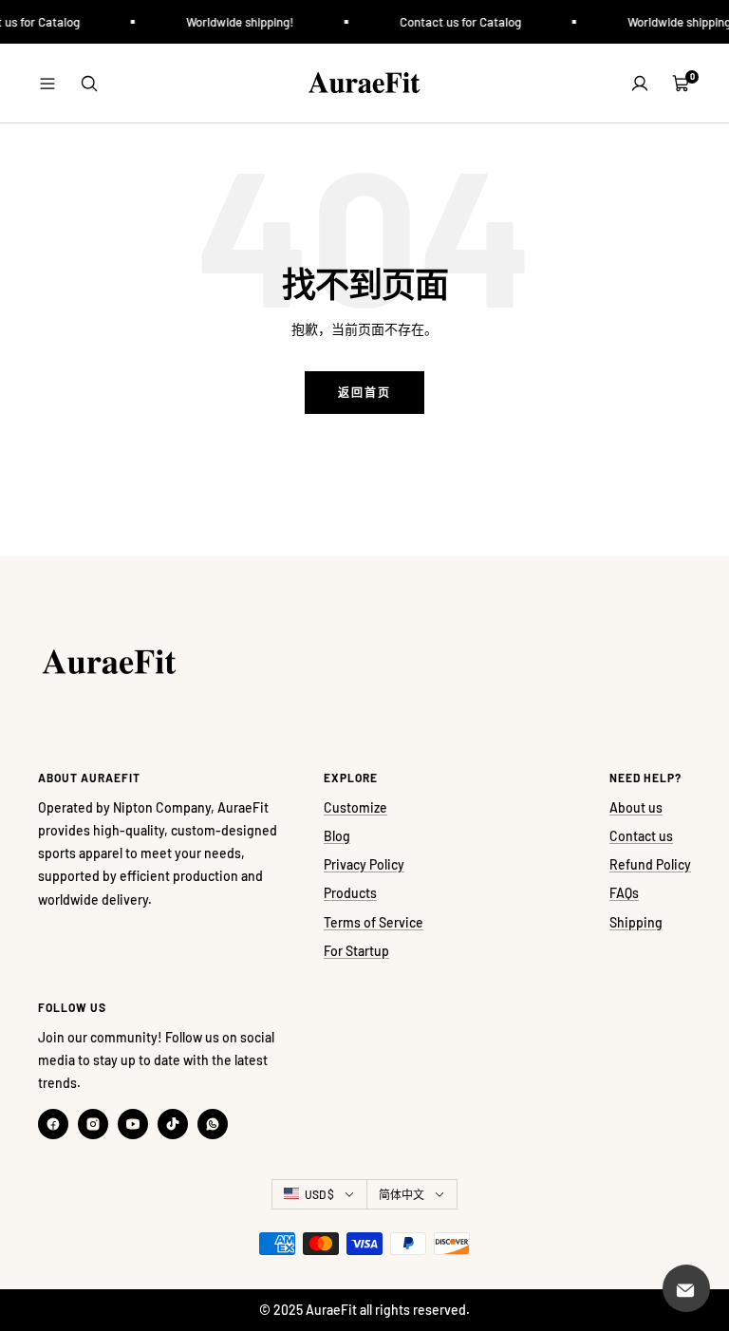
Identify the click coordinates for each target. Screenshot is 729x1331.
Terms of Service (373, 922)
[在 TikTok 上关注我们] (173, 1124)
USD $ (319, 1194)
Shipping (636, 922)
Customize (355, 807)
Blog (337, 836)
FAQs (624, 893)
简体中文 (401, 1194)
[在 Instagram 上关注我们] (93, 1124)
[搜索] (89, 83)
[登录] (639, 83)
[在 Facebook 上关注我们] (53, 1124)
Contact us (641, 836)
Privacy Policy (364, 864)
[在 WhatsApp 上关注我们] (212, 1124)
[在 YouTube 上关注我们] (133, 1124)
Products (350, 893)
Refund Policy (650, 864)
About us (636, 807)
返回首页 (364, 392)
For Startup (356, 951)
